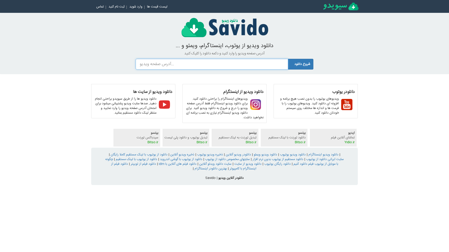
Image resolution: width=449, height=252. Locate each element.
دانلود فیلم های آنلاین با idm (177, 164)
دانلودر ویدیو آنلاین (238, 155)
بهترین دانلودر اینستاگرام (210, 169)
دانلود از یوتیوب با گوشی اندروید (180, 159)
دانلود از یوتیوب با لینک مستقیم (136, 159)
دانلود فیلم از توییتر (143, 164)
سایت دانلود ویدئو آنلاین (215, 164)
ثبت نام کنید (117, 7)
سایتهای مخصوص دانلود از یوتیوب (227, 159)
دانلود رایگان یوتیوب (277, 164)
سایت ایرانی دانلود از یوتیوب (324, 159)
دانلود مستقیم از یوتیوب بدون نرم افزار (277, 159)
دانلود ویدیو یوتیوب (292, 155)
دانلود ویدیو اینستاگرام (323, 155)
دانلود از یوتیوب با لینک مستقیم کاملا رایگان (138, 155)
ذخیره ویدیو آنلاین (181, 155)
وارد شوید (135, 7)
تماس (100, 7)
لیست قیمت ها (157, 7)
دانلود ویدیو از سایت (247, 164)
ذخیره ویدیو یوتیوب (209, 155)
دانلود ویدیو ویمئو (265, 155)
